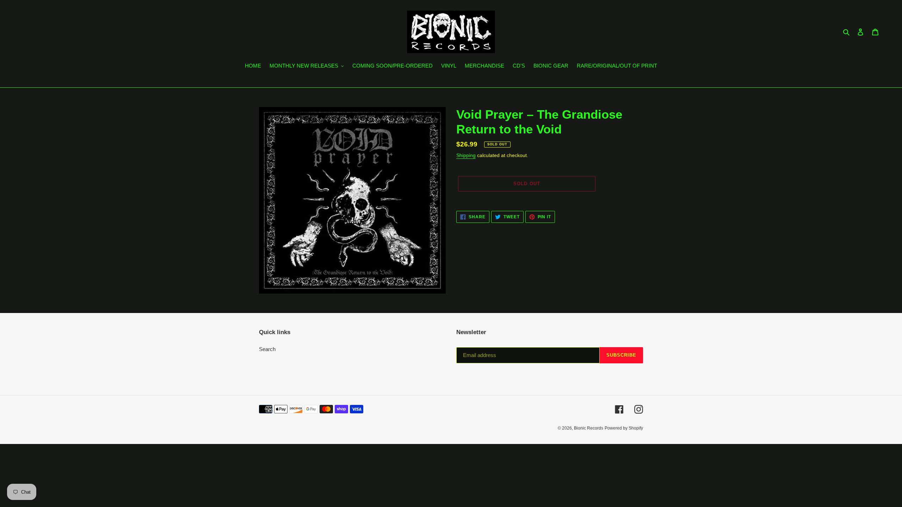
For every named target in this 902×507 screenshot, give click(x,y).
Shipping (466, 155)
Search (267, 349)
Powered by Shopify (624, 428)
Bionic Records (588, 428)
